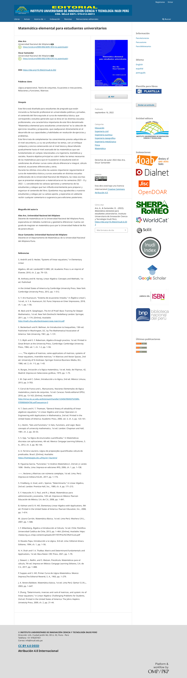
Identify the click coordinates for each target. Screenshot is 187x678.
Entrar (170, 2)
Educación (99, 128)
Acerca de (39, 19)
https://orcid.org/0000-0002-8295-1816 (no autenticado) (45, 47)
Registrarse (160, 2)
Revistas (68, 19)
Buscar (167, 19)
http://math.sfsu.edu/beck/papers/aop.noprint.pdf (41, 321)
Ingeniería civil (102, 131)
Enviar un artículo (146, 105)
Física (97, 145)
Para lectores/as (142, 38)
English (139, 64)
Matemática (100, 148)
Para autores (141, 42)
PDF (112, 96)
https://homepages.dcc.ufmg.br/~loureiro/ (37, 457)
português (141, 72)
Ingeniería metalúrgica (105, 141)
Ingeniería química (103, 134)
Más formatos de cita (105, 230)
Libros (17, 19)
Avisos (27, 19)
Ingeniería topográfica (105, 138)
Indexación (55, 19)
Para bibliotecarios (143, 46)
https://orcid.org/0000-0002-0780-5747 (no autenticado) (45, 58)
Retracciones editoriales (87, 19)
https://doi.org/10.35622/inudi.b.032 (39, 70)
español (139, 68)
